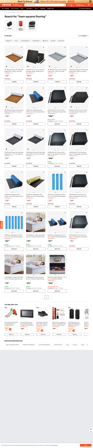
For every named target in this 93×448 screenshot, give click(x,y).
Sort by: (80, 35)
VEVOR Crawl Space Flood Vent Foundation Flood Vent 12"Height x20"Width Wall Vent (27, 324)
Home (6, 12)
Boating (18, 12)
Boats (22, 12)
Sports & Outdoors (11, 12)
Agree (85, 445)
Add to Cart (57, 124)
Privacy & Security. (54, 445)
